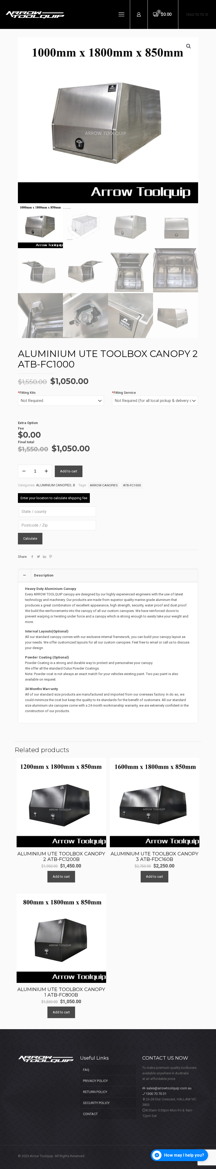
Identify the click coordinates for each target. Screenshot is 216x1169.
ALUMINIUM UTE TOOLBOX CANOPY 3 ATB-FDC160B (154, 856)
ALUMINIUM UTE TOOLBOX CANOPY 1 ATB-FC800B (61, 992)
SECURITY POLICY (96, 1103)
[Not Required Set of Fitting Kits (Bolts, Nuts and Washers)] (61, 403)
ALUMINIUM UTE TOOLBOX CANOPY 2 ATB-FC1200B (61, 856)
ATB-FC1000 (132, 485)
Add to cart (68, 471)
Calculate (30, 538)
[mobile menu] (121, 14)
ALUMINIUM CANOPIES (53, 485)
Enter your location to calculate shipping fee (54, 498)
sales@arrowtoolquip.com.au (169, 1088)
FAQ (86, 1070)
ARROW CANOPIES (103, 485)
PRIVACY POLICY (95, 1081)
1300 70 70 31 (197, 14)
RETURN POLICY (95, 1092)
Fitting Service (124, 393)
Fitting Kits (27, 393)
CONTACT (90, 1114)
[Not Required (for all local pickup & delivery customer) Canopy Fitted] (155, 403)
